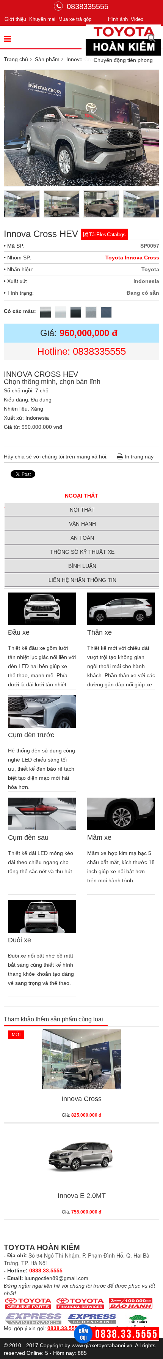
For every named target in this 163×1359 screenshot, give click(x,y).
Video (137, 19)
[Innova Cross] (81, 1059)
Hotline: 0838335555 (81, 351)
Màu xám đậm (46, 312)
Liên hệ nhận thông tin (82, 580)
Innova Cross (81, 1099)
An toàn (82, 538)
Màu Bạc (91, 312)
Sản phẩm (47, 59)
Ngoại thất (81, 496)
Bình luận (82, 566)
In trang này (138, 457)
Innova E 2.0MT (82, 1195)
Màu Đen (76, 312)
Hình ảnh (118, 19)
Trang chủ (16, 59)
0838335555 (87, 6)
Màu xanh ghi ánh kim (106, 312)
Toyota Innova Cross (132, 257)
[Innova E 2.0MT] (81, 1156)
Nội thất (82, 510)
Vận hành (82, 524)
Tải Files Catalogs (106, 234)
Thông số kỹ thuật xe (82, 552)
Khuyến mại (42, 19)
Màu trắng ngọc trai (61, 312)
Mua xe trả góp (74, 19)
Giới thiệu (15, 19)
